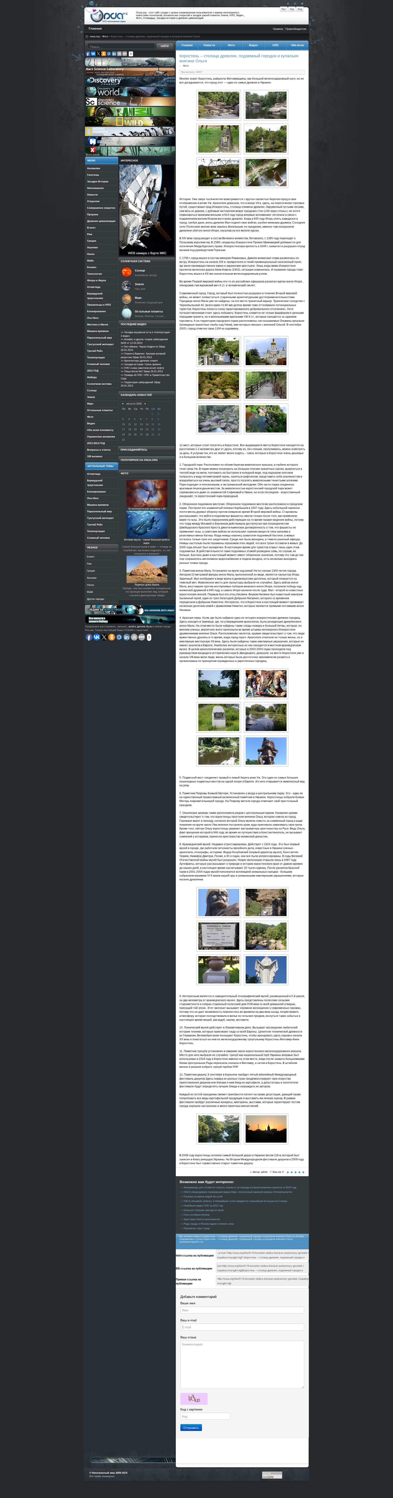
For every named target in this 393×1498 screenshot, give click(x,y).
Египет (91, 556)
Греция (91, 570)
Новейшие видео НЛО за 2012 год (203, 1205)
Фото (105, 36)
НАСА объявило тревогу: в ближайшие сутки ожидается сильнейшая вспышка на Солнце (235, 1201)
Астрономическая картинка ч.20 (146, 508)
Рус (284, 9)
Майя (90, 592)
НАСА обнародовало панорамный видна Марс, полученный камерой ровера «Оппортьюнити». (238, 1192)
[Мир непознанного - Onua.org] (301, 3)
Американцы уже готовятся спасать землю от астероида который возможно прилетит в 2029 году (240, 1187)
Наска (90, 584)
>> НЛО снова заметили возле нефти (142, 368)
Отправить (191, 1427)
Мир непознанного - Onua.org (109, 15)
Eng (300, 9)
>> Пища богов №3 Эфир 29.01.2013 (142, 371)
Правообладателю (295, 29)
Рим (89, 563)
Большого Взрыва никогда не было (204, 1210)
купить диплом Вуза (140, 626)
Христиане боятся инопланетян (202, 1219)
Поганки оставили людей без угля (203, 1196)
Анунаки (91, 577)
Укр (292, 9)
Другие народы (95, 599)
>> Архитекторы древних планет (139, 360)
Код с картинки (191, 1409)
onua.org (95, 36)
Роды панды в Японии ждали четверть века (209, 1223)
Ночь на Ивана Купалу (197, 1214)
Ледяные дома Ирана (146, 584)
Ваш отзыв (188, 1337)
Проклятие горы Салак (197, 1228)
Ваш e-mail (188, 1320)
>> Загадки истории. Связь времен (141, 364)
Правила (278, 29)
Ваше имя (187, 1303)
